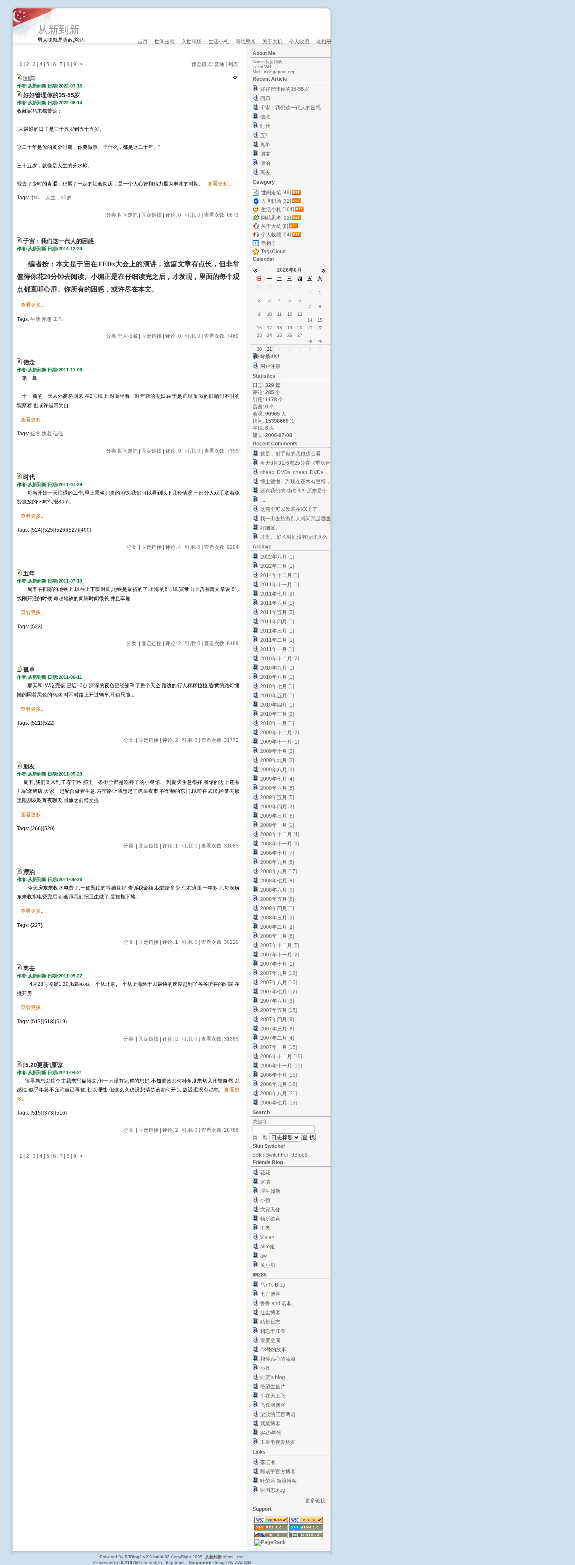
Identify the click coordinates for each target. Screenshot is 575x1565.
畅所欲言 (270, 1219)
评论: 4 (173, 547)
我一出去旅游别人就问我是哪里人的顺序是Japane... (295, 520)
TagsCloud (273, 251)
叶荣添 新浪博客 (278, 1481)
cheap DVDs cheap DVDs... (293, 472)
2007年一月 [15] (278, 1047)
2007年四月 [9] (277, 1019)
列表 (233, 64)
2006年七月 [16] (278, 1103)
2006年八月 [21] (278, 1093)
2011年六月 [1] (277, 603)
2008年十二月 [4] (279, 834)
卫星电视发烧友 (277, 1442)
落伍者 (267, 1462)
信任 (58, 434)
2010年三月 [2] (277, 714)
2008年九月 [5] (277, 862)
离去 (29, 968)
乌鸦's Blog (272, 1285)
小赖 (265, 1200)
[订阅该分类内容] (297, 193)
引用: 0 (192, 215)
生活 (35, 319)
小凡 (265, 1368)
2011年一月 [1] (277, 649)
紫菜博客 (270, 1424)
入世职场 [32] (276, 201)
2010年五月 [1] (277, 696)
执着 (47, 434)
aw (263, 1256)
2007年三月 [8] (277, 1029)
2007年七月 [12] (278, 992)
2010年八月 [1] (277, 677)
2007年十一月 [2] (279, 955)
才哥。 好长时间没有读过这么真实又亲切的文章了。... (293, 538)
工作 (58, 319)
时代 (29, 477)
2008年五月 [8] (277, 899)
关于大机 (272, 42)
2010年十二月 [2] (279, 659)
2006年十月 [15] (278, 1075)
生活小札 (218, 42)
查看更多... (220, 184)
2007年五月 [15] (278, 1010)
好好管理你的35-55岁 (51, 95)
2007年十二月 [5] (279, 945)
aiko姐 (267, 1247)
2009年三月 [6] (277, 816)
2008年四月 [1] (277, 908)
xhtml (228, 1556)
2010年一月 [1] (277, 723)
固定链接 (151, 215)
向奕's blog (272, 1377)
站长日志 (270, 1322)
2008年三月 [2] (277, 918)
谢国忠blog (272, 1490)
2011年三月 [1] (277, 631)
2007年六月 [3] (277, 1001)
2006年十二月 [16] (281, 1056)
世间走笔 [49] (276, 193)
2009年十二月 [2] (279, 733)
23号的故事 (273, 1350)
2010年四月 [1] (277, 705)
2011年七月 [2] (277, 594)
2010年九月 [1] (277, 668)
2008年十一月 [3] (279, 844)
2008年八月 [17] (278, 871)
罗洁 (265, 1182)
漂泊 (29, 872)
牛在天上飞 (272, 1396)
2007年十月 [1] (277, 964)
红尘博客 (270, 1313)
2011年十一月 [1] (279, 585)
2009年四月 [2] (277, 807)
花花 (265, 1173)
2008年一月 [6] (277, 936)
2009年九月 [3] (277, 760)
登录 (265, 357)
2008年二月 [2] (277, 927)
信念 (29, 362)
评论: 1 (170, 846)
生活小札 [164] (277, 209)
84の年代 (270, 1433)
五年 (29, 573)
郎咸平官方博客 (277, 1472)
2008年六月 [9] (277, 890)
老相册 (323, 42)
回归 (29, 78)
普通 (219, 64)
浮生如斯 (270, 1191)
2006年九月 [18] (278, 1084)
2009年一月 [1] (277, 825)
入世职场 (191, 42)
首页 (143, 42)
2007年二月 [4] (277, 1038)
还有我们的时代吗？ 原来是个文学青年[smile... (293, 492)
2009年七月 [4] (277, 779)
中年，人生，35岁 (51, 198)
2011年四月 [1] (277, 622)
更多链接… (317, 1501)
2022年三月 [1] (277, 566)
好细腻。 (270, 528)
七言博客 (270, 1294)
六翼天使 (270, 1210)
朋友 (29, 766)
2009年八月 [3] (277, 770)
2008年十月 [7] (277, 853)
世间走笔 (164, 42)
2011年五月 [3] (277, 612)
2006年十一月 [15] (281, 1066)
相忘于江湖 (272, 1331)
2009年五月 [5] (277, 797)
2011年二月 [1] (277, 640)
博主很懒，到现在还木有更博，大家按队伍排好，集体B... (295, 483)
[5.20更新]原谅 (43, 1065)
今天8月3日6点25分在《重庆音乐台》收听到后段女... (295, 464)
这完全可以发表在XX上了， (291, 509)
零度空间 (270, 1340)
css (240, 1556)
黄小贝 (267, 1265)
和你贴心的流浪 (277, 1359)
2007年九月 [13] (278, 973)
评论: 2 (173, 643)
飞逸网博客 (272, 1405)
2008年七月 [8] (277, 881)
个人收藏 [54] (276, 235)
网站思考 (245, 42)
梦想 (47, 319)
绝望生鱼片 (272, 1387)
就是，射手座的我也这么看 (290, 454)
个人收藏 (299, 42)
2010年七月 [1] (277, 686)
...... (264, 500)
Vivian (267, 1237)
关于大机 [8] (274, 226)
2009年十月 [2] (277, 751)
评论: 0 (173, 215)
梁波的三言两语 (277, 1414)
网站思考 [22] (276, 218)
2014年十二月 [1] (279, 575)
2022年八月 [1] (277, 557)
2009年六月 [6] (277, 788)
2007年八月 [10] (278, 982)
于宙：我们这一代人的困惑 (58, 241)
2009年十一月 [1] (279, 742)
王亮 (265, 1228)
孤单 (29, 669)
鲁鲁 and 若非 (276, 1303)
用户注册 (270, 366)
